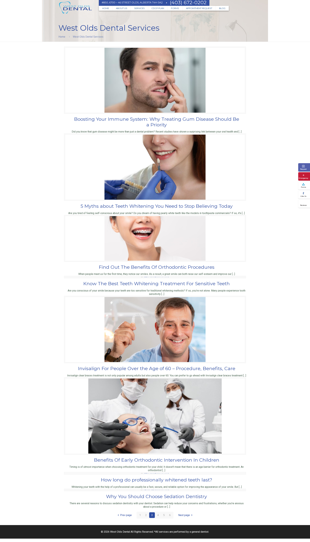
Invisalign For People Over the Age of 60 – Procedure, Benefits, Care (156, 368)
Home (61, 36)
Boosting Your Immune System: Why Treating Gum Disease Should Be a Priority (156, 122)
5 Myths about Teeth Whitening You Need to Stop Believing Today (157, 206)
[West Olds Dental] (75, 8)
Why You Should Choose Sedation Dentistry (156, 496)
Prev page (126, 515)
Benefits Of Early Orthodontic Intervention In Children (156, 460)
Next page (184, 515)
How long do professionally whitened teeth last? (156, 480)
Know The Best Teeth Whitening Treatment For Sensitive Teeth (156, 283)
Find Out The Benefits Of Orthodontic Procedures (156, 267)
